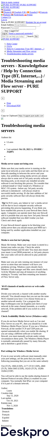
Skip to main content (10, 2)
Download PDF (14, 105)
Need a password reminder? (21, 33)
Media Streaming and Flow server (21, 51)
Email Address (7, 25)
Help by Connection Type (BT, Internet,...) (25, 49)
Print (9, 103)
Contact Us (6, 17)
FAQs (9, 46)
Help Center (12, 44)
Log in (4, 20)
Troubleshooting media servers (20, 54)
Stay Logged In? (11, 31)
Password (5, 28)
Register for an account (36, 22)
